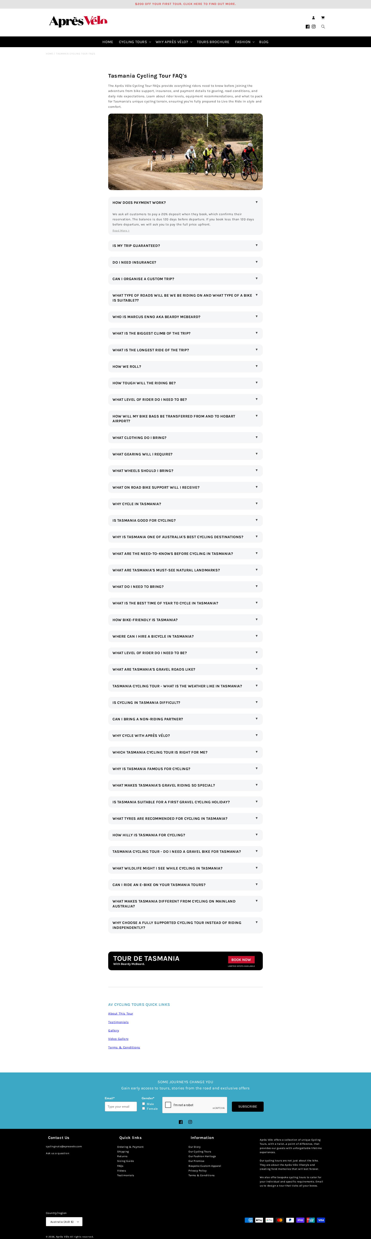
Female (152, 1108)
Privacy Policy (198, 1170)
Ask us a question (57, 1153)
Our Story (195, 1146)
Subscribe (247, 1106)
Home (49, 53)
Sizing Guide (125, 1160)
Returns (122, 1156)
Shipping (123, 1151)
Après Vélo (63, 1236)
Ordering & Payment (130, 1146)
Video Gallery (118, 1039)
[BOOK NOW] (185, 969)
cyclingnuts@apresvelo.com (64, 1146)
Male (150, 1104)
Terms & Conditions (202, 1175)
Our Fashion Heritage (202, 1156)
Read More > (121, 230)
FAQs (120, 1165)
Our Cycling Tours (200, 1151)
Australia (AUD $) (62, 1221)
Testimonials (125, 1175)
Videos (121, 1170)
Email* (110, 1098)
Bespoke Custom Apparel (205, 1165)
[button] (323, 18)
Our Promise (196, 1160)
